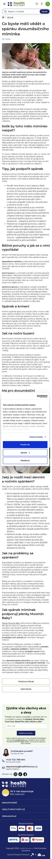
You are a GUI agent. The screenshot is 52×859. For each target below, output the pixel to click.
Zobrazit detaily (36, 437)
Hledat (45, 11)
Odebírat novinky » (26, 733)
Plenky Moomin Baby (11, 623)
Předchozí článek (26, 681)
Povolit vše (25, 445)
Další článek (26, 689)
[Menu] (4, 3)
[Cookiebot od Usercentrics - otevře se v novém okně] (36, 396)
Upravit (24, 452)
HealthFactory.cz (21, 740)
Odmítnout (25, 460)
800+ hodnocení (17, 794)
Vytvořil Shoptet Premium (18, 855)
